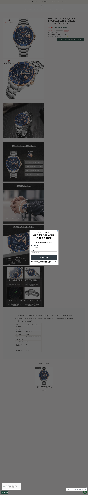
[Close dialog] (57, 231)
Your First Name (35, 245)
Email (32, 250)
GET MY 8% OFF (44, 257)
